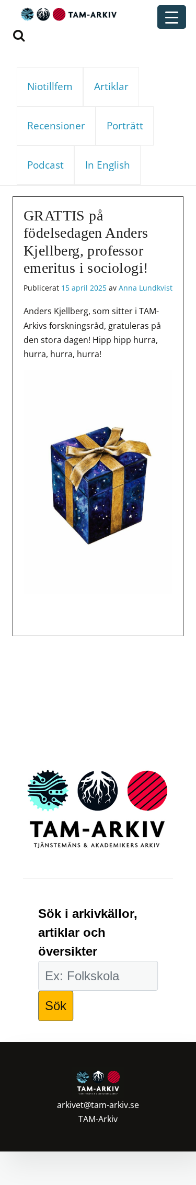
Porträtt (125, 125)
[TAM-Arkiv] (67, 14)
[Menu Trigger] (171, 17)
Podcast (45, 165)
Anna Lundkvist (145, 288)
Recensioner (56, 125)
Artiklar (111, 86)
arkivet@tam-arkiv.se (98, 1105)
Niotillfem (50, 86)
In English (107, 165)
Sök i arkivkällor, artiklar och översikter (87, 932)
